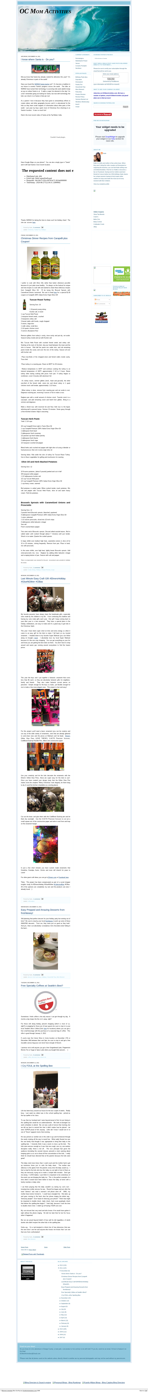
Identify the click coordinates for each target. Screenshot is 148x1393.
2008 (61, 1334)
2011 (61, 1268)
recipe (52, 570)
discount (34, 1057)
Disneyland (79, 82)
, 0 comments (36, 227)
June (63, 1312)
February (64, 1323)
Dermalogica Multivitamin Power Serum (81, 61)
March (63, 1320)
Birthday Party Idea (81, 77)
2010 (61, 1329)
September (64, 1303)
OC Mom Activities (45, 11)
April (62, 1318)
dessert (30, 977)
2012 (61, 1265)
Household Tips (51, 977)
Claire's (96, 217)
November (64, 1298)
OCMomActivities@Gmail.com (30, 1353)
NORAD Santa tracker (42, 84)
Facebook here (64, 877)
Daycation (79, 79)
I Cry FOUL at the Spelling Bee (37, 1065)
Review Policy (80, 97)
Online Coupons (99, 212)
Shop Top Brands (99, 214)
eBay (95, 227)
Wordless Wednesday (82, 102)
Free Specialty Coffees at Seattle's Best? (42, 985)
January (64, 1326)
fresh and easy (37, 977)
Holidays (43, 229)
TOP (146, 1390)
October (63, 1301)
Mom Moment (60, 977)
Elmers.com (52, 877)
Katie (104, 153)
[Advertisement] (111, 246)
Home (46, 1247)
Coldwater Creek (99, 224)
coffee (29, 1057)
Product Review (46, 570)
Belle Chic (97, 219)
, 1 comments (36, 567)
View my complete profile (101, 184)
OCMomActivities (98, 58)
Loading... (21, 3)
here (33, 222)
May (62, 1315)
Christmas (31, 229)
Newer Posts (24, 1247)
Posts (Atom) (32, 1249)
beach (77, 104)
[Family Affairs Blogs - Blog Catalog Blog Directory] (103, 1383)
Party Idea (79, 92)
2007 (61, 1337)
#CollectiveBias (59, 884)
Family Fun (37, 229)
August (63, 1306)
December (64, 1271)
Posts (98, 300)
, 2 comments (36, 1237)
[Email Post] (41, 227)
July (62, 1309)
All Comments (100, 304)
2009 (61, 1332)
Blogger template (7, 1390)
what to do (43, 1057)
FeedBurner (115, 81)
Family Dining (31, 570)
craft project (31, 901)
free (38, 1057)
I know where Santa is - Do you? (37, 59)
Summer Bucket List (82, 99)
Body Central (98, 222)
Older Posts (66, 1247)
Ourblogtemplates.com (30, 1390)
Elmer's (67, 736)
